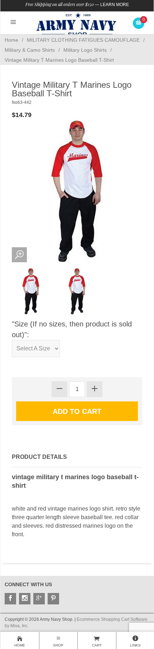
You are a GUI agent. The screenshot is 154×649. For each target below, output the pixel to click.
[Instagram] (24, 598)
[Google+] (39, 598)
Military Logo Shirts (85, 50)
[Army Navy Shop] (77, 24)
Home (11, 40)
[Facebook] (10, 598)
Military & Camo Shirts (30, 50)
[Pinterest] (53, 598)
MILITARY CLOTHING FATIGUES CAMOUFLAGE (83, 40)
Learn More (114, 4)
